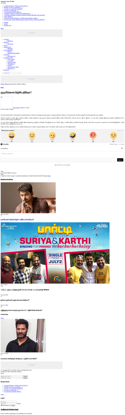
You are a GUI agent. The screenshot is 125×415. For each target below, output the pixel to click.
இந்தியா (6, 42)
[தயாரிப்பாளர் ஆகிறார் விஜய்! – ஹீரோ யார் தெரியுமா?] (28, 212)
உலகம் (5, 45)
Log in (13, 405)
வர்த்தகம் (6, 54)
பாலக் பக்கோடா (8, 16)
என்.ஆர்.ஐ (10, 44)
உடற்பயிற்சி (10, 61)
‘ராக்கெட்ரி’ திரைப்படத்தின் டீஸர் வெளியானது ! (17, 13)
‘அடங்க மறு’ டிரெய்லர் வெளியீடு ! (13, 9)
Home (2, 84)
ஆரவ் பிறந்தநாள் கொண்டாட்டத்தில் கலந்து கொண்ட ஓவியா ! (21, 18)
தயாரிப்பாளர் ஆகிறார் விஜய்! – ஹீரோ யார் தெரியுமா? (17, 219)
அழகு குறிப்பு (11, 59)
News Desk (16, 107)
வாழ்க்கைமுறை (8, 57)
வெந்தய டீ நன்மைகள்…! (11, 10)
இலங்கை (10, 41)
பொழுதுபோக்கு (8, 50)
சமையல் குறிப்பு (11, 62)
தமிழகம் (6, 39)
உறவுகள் (9, 65)
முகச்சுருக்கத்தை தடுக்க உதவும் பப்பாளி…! (16, 6)
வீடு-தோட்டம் (11, 68)
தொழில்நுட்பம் (11, 56)
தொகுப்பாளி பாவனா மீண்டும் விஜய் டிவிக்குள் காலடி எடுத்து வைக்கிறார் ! (24, 19)
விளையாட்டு (7, 47)
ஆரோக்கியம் (11, 64)
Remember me (6, 405)
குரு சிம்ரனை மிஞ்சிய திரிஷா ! (12, 12)
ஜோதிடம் (6, 70)
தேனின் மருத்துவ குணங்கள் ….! (13, 7)
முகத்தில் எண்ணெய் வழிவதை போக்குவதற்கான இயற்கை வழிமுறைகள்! (24, 15)
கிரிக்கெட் (10, 48)
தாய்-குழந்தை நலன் (13, 67)
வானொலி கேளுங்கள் (13, 53)
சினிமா (9, 51)
